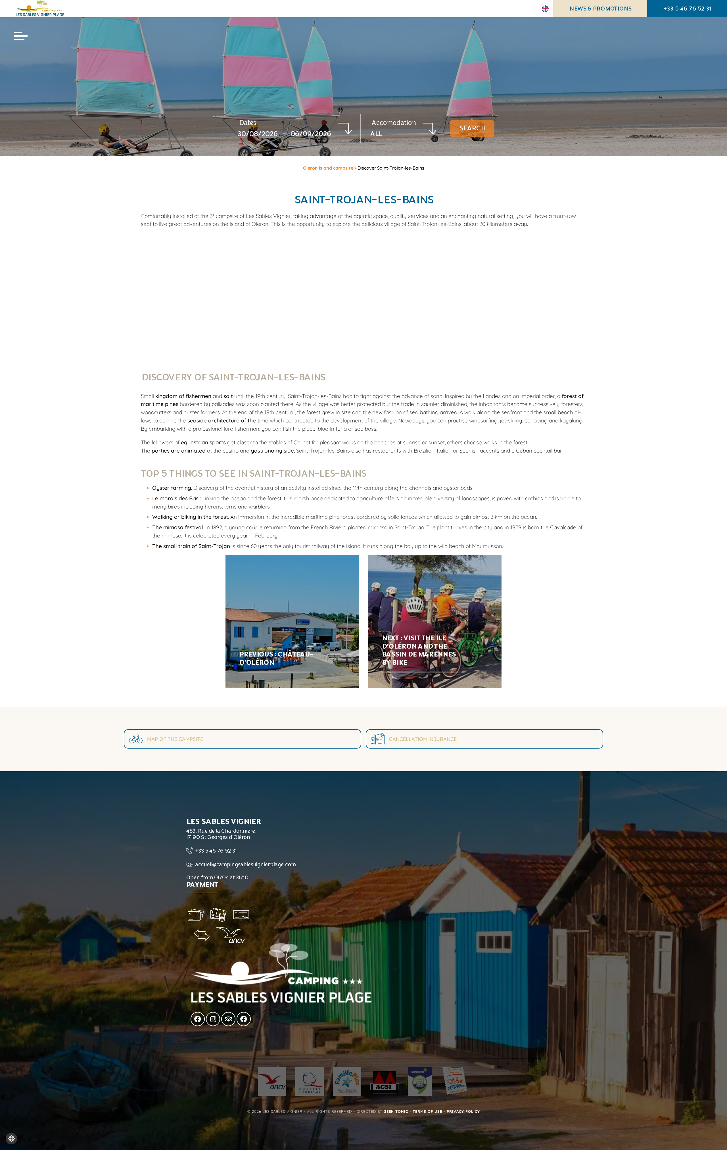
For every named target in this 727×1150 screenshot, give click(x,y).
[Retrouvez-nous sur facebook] (198, 1019)
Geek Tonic (396, 1111)
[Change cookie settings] (11, 1138)
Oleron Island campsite (328, 168)
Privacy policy (463, 1111)
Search (472, 128)
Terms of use (428, 1111)
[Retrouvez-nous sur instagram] (213, 1019)
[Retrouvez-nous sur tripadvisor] (228, 1019)
